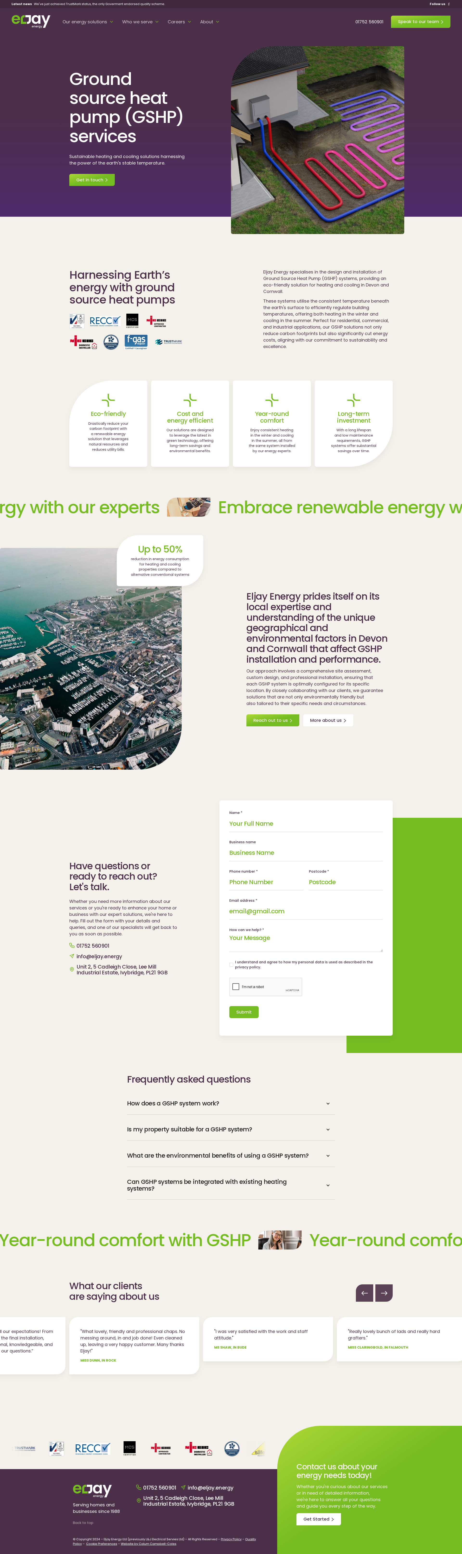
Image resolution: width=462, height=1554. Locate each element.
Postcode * (319, 871)
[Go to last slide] (364, 1293)
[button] (88, 21)
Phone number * (243, 871)
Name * (235, 812)
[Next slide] (384, 1293)
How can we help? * (246, 929)
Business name (242, 842)
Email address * (243, 900)
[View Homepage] (31, 21)
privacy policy (247, 967)
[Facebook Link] (448, 4)
